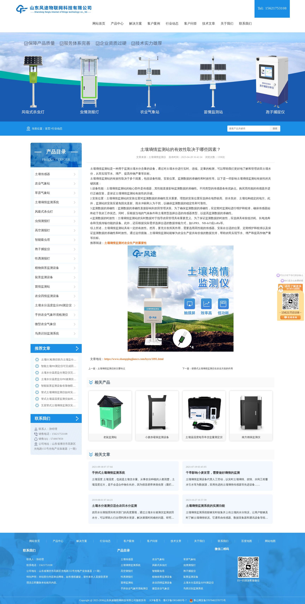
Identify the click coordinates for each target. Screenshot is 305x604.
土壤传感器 (127, 559)
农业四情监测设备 (162, 582)
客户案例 (153, 23)
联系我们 (245, 23)
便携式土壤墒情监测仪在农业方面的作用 (212, 368)
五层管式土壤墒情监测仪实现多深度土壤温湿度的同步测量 (59, 405)
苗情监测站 (127, 582)
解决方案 (135, 23)
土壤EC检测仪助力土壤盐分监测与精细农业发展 (59, 359)
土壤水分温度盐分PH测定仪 (198, 582)
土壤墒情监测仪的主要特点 (111, 368)
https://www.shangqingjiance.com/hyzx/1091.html (133, 358)
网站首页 (98, 23)
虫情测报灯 (189, 565)
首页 (47, 128)
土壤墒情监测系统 (130, 565)
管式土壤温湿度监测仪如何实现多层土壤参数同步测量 (59, 398)
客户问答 (190, 23)
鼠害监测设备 (190, 577)
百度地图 (246, 541)
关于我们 (227, 23)
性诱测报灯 (127, 577)
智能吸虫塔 (158, 571)
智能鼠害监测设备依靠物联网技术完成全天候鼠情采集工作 (59, 385)
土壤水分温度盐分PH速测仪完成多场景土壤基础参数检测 (59, 379)
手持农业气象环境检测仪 (134, 588)
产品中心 (117, 23)
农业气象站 (158, 559)
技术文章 (208, 23)
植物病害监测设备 (162, 577)
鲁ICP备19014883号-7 (175, 600)
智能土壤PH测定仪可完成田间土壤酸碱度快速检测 (59, 366)
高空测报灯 (127, 571)
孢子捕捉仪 (189, 571)
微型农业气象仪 (160, 588)
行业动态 (172, 23)
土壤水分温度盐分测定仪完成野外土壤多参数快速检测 (59, 372)
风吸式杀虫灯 (159, 565)
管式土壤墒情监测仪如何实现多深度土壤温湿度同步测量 (59, 392)
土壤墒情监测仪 (157, 157)
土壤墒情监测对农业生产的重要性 (125, 242)
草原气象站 (189, 559)
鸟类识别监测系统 (193, 588)
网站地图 (270, 541)
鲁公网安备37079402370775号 (209, 600)
